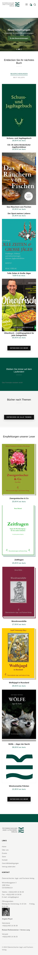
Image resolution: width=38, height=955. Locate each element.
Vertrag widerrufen (8, 867)
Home (4, 847)
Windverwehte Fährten (19, 786)
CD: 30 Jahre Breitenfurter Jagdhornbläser (19, 146)
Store (4, 857)
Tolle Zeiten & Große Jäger (19, 273)
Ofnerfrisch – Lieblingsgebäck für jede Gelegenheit (19, 334)
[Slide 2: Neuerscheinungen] (19, 49)
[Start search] (35, 4)
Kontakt (5, 860)
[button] (26, 4)
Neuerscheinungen (19, 74)
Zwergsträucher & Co (19, 498)
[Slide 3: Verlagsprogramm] (21, 49)
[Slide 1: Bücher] (17, 49)
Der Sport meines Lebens (19, 213)
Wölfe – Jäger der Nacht (19, 744)
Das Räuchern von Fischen (19, 207)
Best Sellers (19, 77)
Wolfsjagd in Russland (19, 683)
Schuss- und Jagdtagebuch (19, 138)
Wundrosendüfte (19, 621)
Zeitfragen (19, 560)
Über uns (5, 850)
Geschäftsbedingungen (10, 863)
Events (4, 853)
